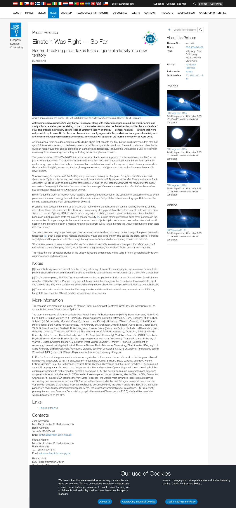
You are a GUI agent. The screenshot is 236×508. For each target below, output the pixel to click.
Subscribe (158, 3)
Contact (170, 3)
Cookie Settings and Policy (181, 501)
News (53, 12)
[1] (88, 201)
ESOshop (66, 12)
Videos (42, 12)
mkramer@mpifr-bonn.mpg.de (54, 453)
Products (167, 12)
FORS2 (189, 71)
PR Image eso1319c (177, 185)
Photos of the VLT (49, 407)
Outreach (150, 12)
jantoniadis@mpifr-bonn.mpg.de (55, 434)
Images (29, 12)
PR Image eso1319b (177, 149)
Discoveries (120, 12)
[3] (45, 235)
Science (203, 3)
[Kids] (150, 38)
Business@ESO (186, 12)
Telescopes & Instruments (92, 12)
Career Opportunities (212, 12)
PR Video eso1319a (176, 230)
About (17, 12)
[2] (98, 216)
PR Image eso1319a (177, 113)
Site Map (182, 3)
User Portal (216, 3)
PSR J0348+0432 (194, 47)
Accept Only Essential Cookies (138, 501)
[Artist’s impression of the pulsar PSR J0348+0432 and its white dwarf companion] (95, 90)
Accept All (104, 501)
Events (136, 12)
